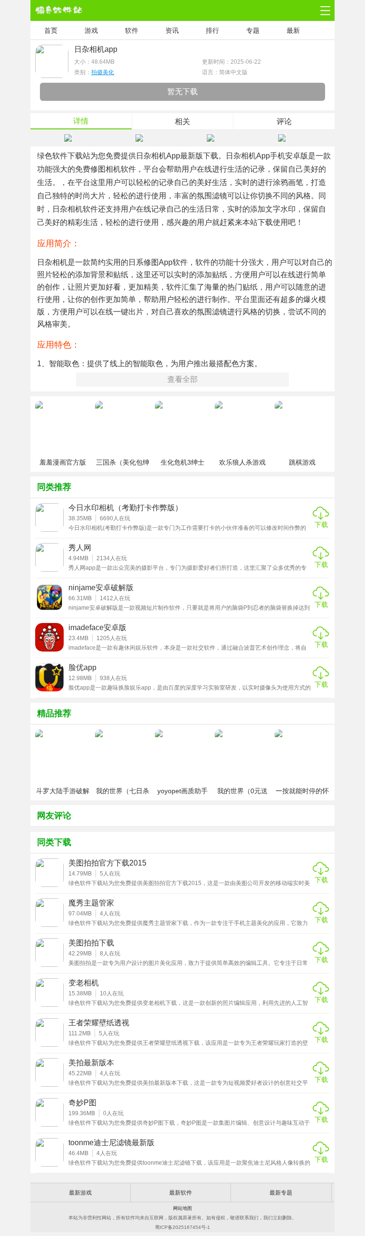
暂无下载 (182, 92)
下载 (321, 524)
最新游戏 (80, 1192)
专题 (252, 30)
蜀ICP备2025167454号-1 (182, 1227)
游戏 (91, 30)
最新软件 (180, 1192)
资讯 (172, 30)
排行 (212, 30)
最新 (293, 30)
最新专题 (280, 1192)
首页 (51, 30)
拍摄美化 (102, 72)
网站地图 (182, 1208)
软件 (131, 30)
